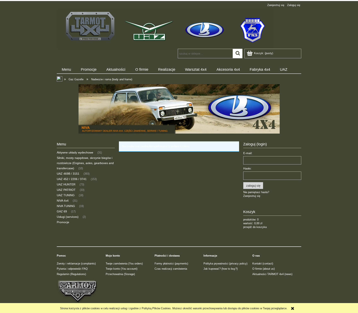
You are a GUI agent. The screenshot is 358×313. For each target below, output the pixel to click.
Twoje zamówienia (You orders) (124, 263)
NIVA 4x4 (63, 200)
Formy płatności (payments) (171, 263)
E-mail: (247, 153)
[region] (179, 108)
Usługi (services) (68, 216)
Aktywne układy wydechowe (75, 152)
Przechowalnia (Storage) (120, 274)
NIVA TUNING (66, 206)
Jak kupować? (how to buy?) (220, 268)
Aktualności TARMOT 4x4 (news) (272, 274)
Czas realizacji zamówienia (171, 268)
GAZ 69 (62, 211)
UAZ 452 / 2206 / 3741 (72, 179)
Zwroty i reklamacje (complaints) (76, 263)
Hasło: (247, 168)
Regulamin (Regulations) (71, 274)
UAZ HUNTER (66, 184)
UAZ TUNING (66, 195)
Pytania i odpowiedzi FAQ (72, 268)
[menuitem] (66, 69)
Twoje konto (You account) (121, 268)
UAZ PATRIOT (66, 189)
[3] (179, 108)
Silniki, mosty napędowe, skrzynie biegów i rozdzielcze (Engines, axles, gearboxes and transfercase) (85, 163)
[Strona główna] (165, 29)
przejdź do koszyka (255, 227)
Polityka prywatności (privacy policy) (225, 263)
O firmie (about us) (263, 268)
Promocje (63, 222)
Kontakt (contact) (262, 263)
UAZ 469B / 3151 (68, 173)
